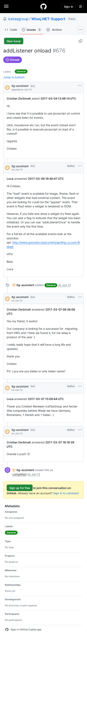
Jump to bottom (13, 77)
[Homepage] (43, 6)
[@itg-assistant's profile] (7, 87)
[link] (23, 285)
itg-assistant (20, 85)
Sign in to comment (66, 493)
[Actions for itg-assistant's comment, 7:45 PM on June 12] (80, 166)
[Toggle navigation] (6, 6)
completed (19, 474)
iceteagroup (18, 19)
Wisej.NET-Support (48, 19)
